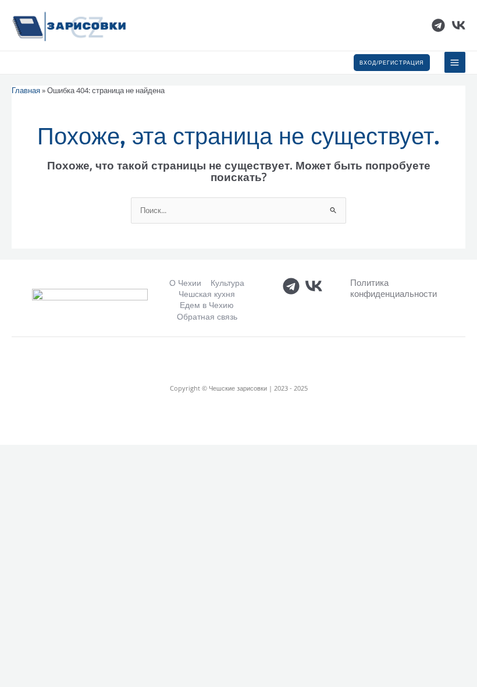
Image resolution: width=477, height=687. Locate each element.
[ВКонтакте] (458, 25)
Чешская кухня (207, 293)
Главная (26, 90)
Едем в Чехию (207, 304)
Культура (227, 282)
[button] (392, 62)
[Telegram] (438, 25)
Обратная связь (207, 316)
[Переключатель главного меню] (454, 62)
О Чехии (185, 282)
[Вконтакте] (314, 286)
